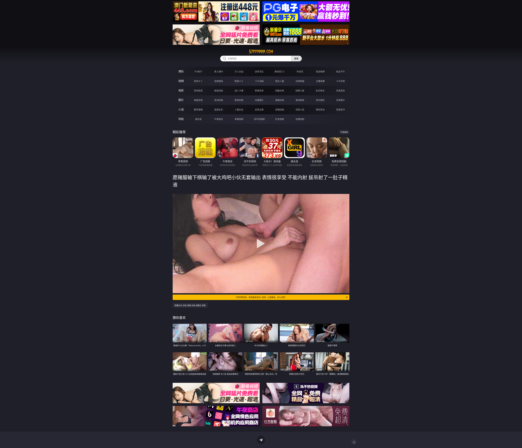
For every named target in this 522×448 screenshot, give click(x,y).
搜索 (296, 58)
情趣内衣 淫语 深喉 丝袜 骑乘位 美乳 (190, 305)
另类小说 (300, 109)
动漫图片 (259, 100)
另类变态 (340, 90)
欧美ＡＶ (239, 81)
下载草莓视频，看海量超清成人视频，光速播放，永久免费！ (261, 297)
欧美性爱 (259, 90)
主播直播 (320, 81)
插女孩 (198, 119)
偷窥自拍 (198, 100)
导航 (181, 119)
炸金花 (300, 71)
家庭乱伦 (218, 109)
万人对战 (239, 71)
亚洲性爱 (198, 90)
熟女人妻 (279, 81)
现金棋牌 (320, 71)
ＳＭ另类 (340, 81)
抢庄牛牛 (340, 71)
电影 (181, 90)
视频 (181, 81)
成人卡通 (239, 90)
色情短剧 (300, 119)
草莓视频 (239, 119)
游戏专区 (259, 71)
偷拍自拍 (218, 90)
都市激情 (198, 109)
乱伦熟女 (320, 90)
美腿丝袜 (279, 100)
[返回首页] (354, 442)
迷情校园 (279, 109)
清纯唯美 (300, 100)
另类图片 (340, 100)
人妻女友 (239, 109)
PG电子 (198, 71)
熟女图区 (320, 100)
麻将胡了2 (280, 71)
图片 (181, 100)
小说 (181, 109)
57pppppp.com (261, 51)
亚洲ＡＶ (198, 81)
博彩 (181, 71)
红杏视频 (279, 119)
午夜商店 (218, 119)
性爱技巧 (340, 109)
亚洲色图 (218, 100)
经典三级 (300, 90)
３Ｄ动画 (259, 81)
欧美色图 (239, 100)
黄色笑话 (320, 109)
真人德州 (218, 71)
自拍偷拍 (218, 81)
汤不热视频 (259, 119)
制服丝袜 (279, 90)
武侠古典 (259, 109)
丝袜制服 (300, 81)
